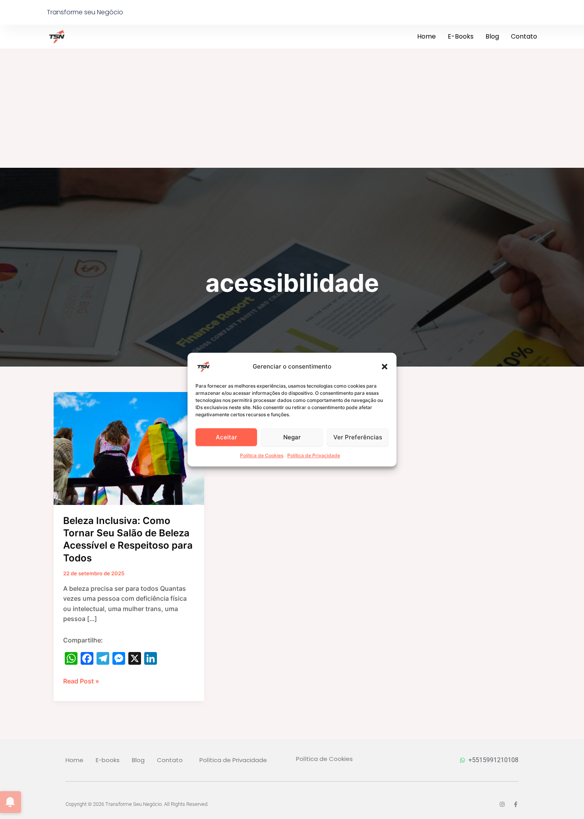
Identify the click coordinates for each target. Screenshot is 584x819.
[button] (385, 367)
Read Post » (81, 680)
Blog (492, 36)
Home (426, 36)
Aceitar (226, 437)
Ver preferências (357, 437)
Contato (524, 36)
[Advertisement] (292, 108)
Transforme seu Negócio (85, 12)
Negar (292, 437)
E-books (461, 36)
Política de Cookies (261, 455)
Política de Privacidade (313, 455)
